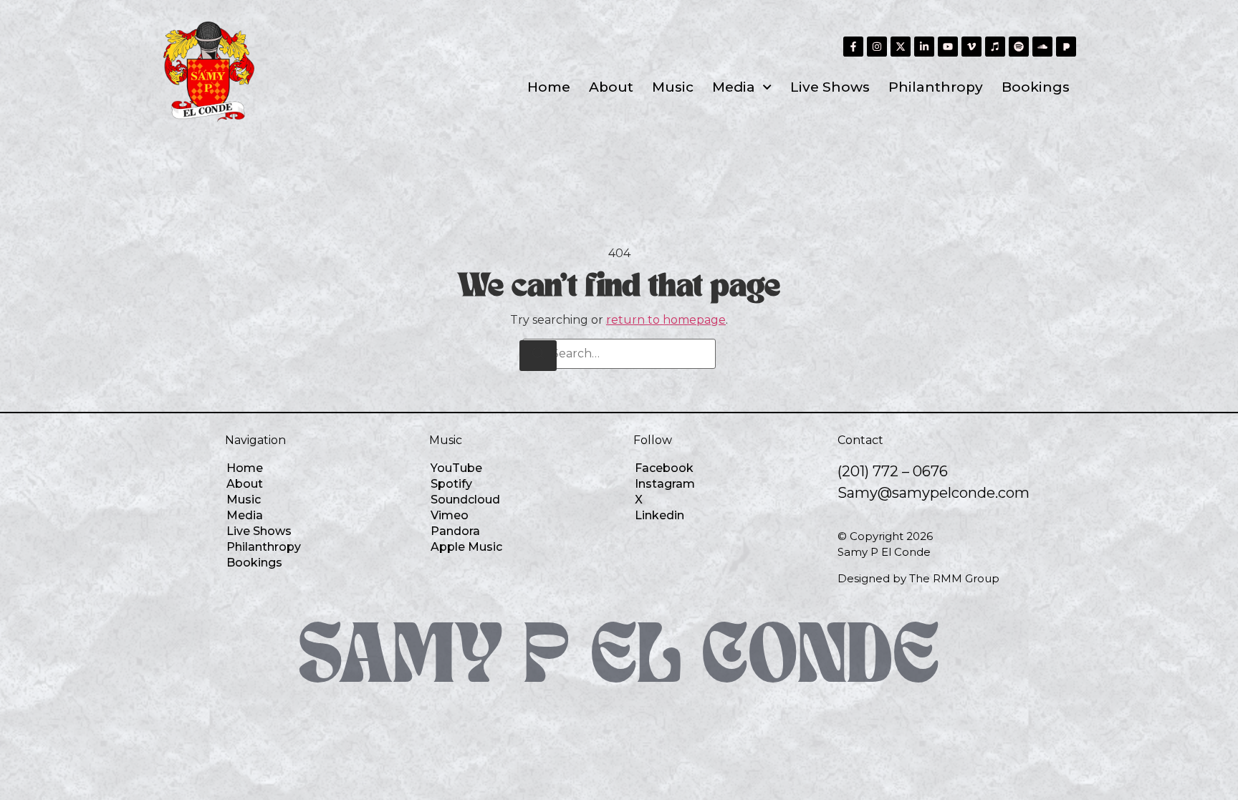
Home (548, 87)
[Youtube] (948, 47)
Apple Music (466, 547)
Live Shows (830, 87)
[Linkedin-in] (924, 47)
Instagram (665, 484)
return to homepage (666, 320)
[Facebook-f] (853, 47)
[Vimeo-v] (971, 47)
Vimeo (450, 515)
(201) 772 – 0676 (893, 471)
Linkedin (659, 515)
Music (673, 87)
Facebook (664, 468)
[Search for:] (619, 354)
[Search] (538, 355)
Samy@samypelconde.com (934, 492)
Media (733, 87)
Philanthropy (935, 87)
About (611, 87)
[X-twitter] (901, 47)
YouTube (456, 468)
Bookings (1036, 87)
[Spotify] (1019, 47)
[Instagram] (877, 47)
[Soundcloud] (1042, 47)
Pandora (455, 531)
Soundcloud (465, 499)
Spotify (451, 484)
